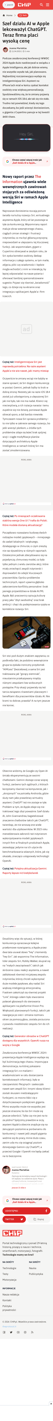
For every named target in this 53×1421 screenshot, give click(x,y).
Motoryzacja (9, 1279)
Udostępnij (11, 1211)
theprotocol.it (9, 1326)
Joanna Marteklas (18, 48)
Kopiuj (41, 1219)
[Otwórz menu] (47, 5)
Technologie (9, 1268)
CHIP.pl (13, 1321)
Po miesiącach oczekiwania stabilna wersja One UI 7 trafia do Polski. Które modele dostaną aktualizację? (25, 521)
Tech (24, 15)
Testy (5, 1273)
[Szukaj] (41, 4)
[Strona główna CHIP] (24, 5)
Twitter (9, 1219)
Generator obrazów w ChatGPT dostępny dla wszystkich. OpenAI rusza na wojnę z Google (26, 1041)
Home (9, 15)
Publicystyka (36, 1273)
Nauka (32, 1268)
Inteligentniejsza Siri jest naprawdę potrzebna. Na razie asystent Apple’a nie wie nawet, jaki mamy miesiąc (26, 366)
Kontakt (7, 1300)
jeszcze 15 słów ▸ (19, 1188)
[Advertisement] (26, 481)
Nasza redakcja (11, 1294)
